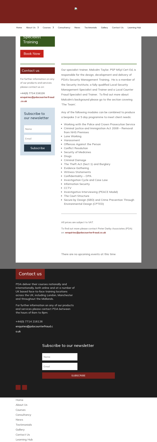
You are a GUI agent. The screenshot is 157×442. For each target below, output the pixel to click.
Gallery (104, 27)
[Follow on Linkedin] (18, 387)
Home (19, 27)
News (77, 27)
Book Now (32, 53)
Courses (47, 27)
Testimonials (90, 27)
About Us (31, 27)
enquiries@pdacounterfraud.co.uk (85, 232)
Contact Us (118, 27)
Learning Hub (134, 27)
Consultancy (64, 27)
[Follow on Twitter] (24, 387)
